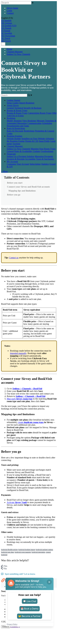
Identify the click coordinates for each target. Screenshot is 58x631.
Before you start (14, 183)
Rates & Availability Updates (27, 151)
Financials (11, 154)
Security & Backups (32, 108)
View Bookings (29, 120)
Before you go (13, 194)
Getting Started (13, 100)
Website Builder (14, 138)
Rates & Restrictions (16, 128)
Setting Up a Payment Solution (20, 156)
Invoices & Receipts (16, 159)
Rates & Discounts (15, 131)
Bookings (11, 118)
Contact (10, 13)
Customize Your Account (18, 164)
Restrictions (29, 131)
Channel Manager (15, 51)
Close (4, 627)
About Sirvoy (13, 105)
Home (9, 49)
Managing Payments (44, 156)
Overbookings (47, 151)
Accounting (30, 159)
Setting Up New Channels (18, 54)
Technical (18, 108)
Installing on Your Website (33, 138)
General (10, 108)
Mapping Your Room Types (43, 149)
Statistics (45, 164)
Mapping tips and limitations (22, 190)
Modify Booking (14, 120)
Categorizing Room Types (39, 113)
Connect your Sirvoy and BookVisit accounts (28, 187)
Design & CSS (31, 141)
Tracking (16, 143)
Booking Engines (14, 136)
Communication (34, 123)
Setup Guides (13, 103)
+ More (4, 171)
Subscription (35, 164)
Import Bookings (26, 103)
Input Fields (44, 141)
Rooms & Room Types (17, 110)
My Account (12, 161)
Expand (14, 626)
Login (9, 10)
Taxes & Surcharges (45, 159)
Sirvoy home (12, 8)
